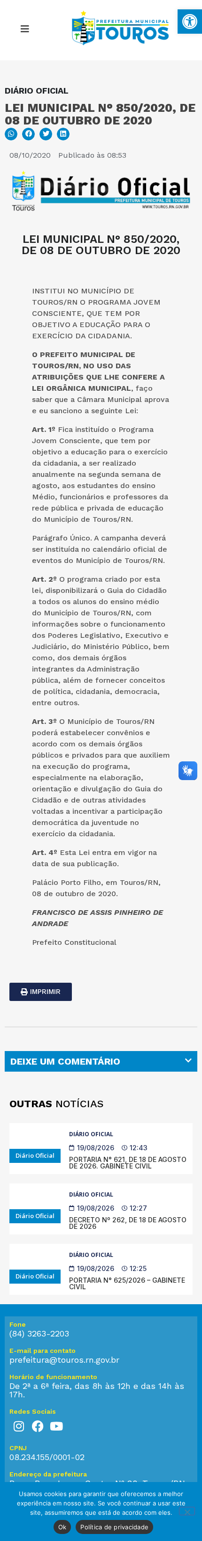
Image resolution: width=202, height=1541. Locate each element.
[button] (11, 134)
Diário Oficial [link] (91, 1134)
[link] (190, 21)
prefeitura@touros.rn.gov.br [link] (64, 1360)
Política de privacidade (114, 1527)
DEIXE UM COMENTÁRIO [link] (65, 1061)
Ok (62, 1527)
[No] (187, 1511)
